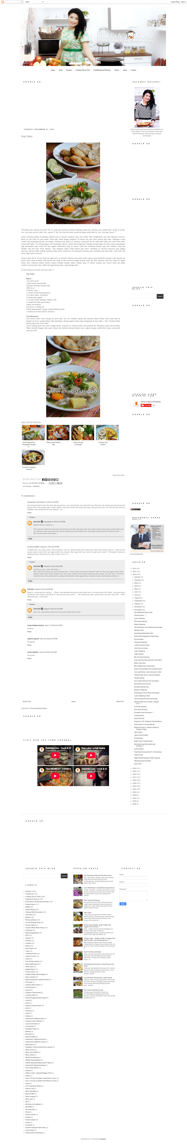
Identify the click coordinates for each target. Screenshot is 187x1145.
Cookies (28, 943)
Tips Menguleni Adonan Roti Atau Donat (97, 875)
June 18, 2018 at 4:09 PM (48, 639)
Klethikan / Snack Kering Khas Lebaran (39, 1047)
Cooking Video (30, 995)
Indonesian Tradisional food (35, 1039)
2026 (135, 804)
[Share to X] (55, 483)
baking (27, 907)
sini (64, 260)
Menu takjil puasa (31, 964)
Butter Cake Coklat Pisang (143, 741)
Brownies (28, 1034)
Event (27, 1003)
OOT (27, 935)
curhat (27, 1000)
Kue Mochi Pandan (140, 709)
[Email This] (50, 483)
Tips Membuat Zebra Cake (143, 612)
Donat (27, 1083)
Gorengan (28, 982)
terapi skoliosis (32, 652)
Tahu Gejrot (138, 732)
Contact (133, 70)
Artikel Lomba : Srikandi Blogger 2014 (38, 1073)
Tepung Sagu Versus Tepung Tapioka (147, 675)
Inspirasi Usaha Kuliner (33, 1005)
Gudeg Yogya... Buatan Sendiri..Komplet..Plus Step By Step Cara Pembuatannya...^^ (99, 939)
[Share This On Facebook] (43, 480)
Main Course (29, 1050)
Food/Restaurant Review (102, 70)
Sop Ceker (138, 764)
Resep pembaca (31, 920)
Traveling (28, 930)
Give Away (29, 915)
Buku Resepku (30, 1037)
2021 (135, 789)
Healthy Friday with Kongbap (35, 974)
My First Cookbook (31, 1057)
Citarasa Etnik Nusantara (34, 912)
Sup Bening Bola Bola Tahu (143, 633)
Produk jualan (30, 904)
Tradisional (36, 486)
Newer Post (27, 701)
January (137, 577)
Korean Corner (30, 956)
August (137, 598)
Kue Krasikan (138, 639)
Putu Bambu (138, 738)
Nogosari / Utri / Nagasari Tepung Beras (148, 721)
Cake (27, 951)
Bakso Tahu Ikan (140, 663)
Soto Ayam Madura (140, 642)
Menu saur (29, 1099)
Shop (60, 70)
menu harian (29, 1130)
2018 (135, 780)
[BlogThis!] (53, 483)
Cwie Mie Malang (140, 707)
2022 (135, 792)
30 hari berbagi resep (32, 922)
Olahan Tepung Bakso (33, 1060)
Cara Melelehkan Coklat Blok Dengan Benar (99, 888)
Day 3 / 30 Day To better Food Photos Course (41, 1081)
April (136, 586)
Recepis (28, 941)
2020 (135, 786)
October (137, 604)
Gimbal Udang (139, 678)
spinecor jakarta (33, 639)
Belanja (28, 1031)
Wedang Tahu (139, 630)
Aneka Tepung (30, 909)
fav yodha (28, 1125)
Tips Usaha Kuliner (32, 1068)
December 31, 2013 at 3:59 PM (47, 502)
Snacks (28, 938)
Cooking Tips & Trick (83, 70)
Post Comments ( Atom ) (39, 708)
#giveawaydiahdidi (32, 933)
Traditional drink (31, 954)
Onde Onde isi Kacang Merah (144, 724)
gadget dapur (30, 969)
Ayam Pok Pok (139, 718)
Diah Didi (36, 522)
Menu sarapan (30, 1096)
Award (27, 1076)
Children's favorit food (32, 992)
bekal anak (29, 967)
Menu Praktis (29, 1094)
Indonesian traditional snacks (35, 1042)
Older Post (120, 701)
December (138, 610)
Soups (27, 1122)
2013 (135, 574)
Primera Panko (30, 1114)
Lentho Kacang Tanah (141, 645)
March (136, 583)
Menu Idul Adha (30, 1091)
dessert (28, 990)
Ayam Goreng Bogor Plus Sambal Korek (148, 669)
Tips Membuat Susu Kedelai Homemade (148, 627)
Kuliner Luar (29, 1088)
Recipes (69, 70)
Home (53, 70)
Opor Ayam (87, 913)
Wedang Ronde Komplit (142, 761)
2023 (135, 795)
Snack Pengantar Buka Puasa (35, 998)
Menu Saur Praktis (31, 1052)
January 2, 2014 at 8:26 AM (53, 566)
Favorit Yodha (30, 925)
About (125, 70)
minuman (28, 1011)
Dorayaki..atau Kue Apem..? (143, 712)
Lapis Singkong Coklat (142, 696)
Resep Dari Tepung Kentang (35, 1065)
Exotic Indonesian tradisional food (37, 980)
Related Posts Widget (118, 475)
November (138, 607)
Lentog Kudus (139, 715)
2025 (135, 801)
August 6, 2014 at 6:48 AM (44, 589)
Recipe (27, 1117)
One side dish (30, 1109)
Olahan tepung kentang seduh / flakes (38, 1063)
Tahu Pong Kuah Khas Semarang (145, 699)
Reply (29, 513)
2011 (135, 568)
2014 (135, 768)
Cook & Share (30, 972)
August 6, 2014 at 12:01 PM (53, 609)
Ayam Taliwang (139, 618)
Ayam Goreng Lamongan (92, 952)
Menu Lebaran (30, 977)
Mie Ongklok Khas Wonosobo (144, 666)
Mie (26, 1101)
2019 (135, 783)
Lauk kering (29, 1026)
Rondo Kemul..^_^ (140, 615)
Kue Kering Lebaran (32, 961)
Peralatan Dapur (31, 1029)
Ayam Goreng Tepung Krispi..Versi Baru (148, 660)
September (138, 601)
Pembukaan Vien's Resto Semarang (146, 693)
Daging (28, 1016)
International (29, 1044)
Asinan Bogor (139, 749)
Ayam (27, 1013)
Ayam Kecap (138, 755)
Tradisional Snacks (32, 899)
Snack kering (29, 987)
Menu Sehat (29, 1055)
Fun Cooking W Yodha (33, 1086)
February (137, 580)
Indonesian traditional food (34, 1018)
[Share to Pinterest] (61, 483)
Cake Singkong (139, 651)
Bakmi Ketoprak (139, 624)
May (136, 589)
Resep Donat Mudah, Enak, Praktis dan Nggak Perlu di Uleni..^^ (97, 926)
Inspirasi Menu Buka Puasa (34, 928)
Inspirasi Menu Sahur (32, 985)
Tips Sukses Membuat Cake (93, 990)
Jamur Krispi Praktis (141, 735)
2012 (135, 571)
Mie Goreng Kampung (141, 657)
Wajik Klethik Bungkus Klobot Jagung (147, 758)
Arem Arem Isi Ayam (141, 648)
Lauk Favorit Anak (31, 1024)
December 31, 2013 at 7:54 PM (54, 522)
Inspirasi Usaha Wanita (33, 1021)
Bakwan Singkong (140, 690)
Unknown (30, 589)
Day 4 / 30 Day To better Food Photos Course (41, 1078)
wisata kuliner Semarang (34, 1133)
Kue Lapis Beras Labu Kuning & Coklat (147, 672)
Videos (116, 70)
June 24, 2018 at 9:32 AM (48, 652)
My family (28, 1107)
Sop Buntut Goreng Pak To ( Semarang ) (148, 752)
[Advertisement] (73, 105)
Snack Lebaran (30, 1120)
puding (27, 1070)
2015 (135, 771)
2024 (135, 798)
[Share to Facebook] (58, 483)
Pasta (27, 1112)
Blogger (103, 1139)
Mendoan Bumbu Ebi (141, 687)
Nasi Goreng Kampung (92, 900)
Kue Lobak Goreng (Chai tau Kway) (146, 681)
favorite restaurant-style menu (35, 1127)
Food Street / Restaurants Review (37, 902)
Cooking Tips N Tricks (33, 896)
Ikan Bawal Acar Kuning (142, 684)
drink (27, 1008)
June (136, 592)
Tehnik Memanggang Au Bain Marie (146, 636)
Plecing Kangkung (140, 621)
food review (29, 948)
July (136, 595)
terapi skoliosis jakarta (35, 625)
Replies (32, 517)
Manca (27, 946)
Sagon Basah (139, 654)
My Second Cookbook (33, 1104)
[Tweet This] (46, 480)
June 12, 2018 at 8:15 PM (53, 625)
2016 (135, 774)
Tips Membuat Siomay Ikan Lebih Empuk (98, 978)
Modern (28, 917)
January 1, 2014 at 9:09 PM (49, 547)
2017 (135, 777)
